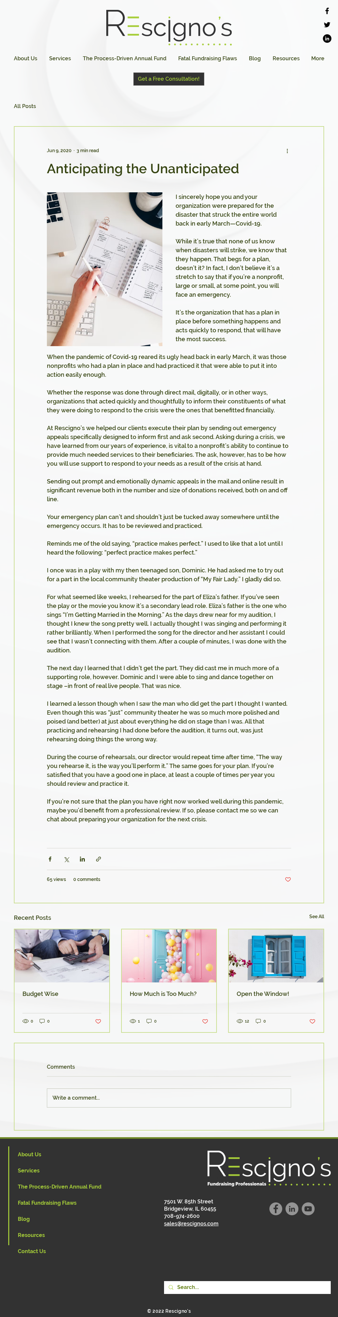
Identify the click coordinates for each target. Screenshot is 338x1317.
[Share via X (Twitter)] (66, 859)
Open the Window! (263, 993)
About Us (29, 1154)
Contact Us (32, 1251)
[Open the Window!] (276, 955)
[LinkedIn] (327, 38)
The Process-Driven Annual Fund (59, 1187)
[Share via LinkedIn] (82, 859)
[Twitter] (327, 24)
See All (316, 916)
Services (29, 1170)
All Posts (25, 106)
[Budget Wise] (62, 955)
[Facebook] (327, 11)
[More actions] (287, 150)
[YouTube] (308, 1208)
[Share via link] (98, 859)
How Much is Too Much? (163, 993)
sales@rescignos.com (191, 1224)
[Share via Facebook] (50, 859)
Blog (24, 1219)
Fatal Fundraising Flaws (47, 1203)
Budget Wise (40, 993)
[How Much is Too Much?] (169, 955)
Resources (31, 1235)
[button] (60, 58)
